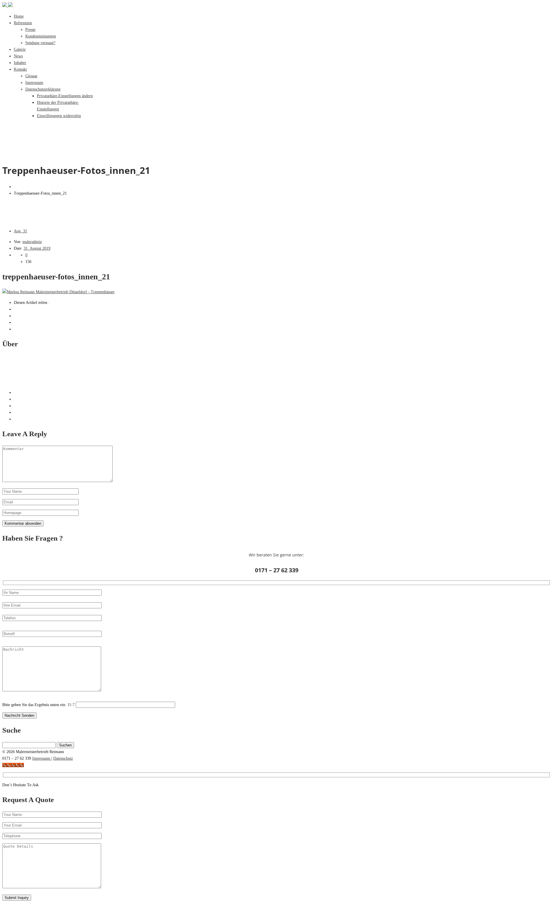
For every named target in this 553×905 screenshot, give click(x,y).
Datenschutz (63, 758)
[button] (65, 96)
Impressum (41, 758)
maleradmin (32, 242)
